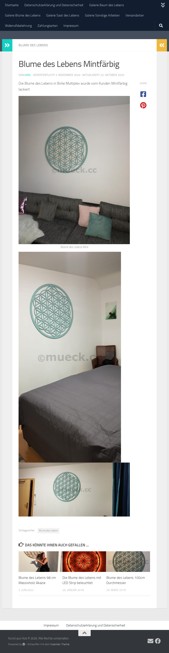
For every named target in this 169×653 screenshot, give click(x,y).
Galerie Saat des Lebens (62, 15)
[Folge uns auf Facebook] (158, 641)
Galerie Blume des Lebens (22, 15)
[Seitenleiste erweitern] (7, 45)
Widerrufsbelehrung (18, 26)
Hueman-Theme (59, 644)
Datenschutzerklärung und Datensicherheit (53, 5)
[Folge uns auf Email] (150, 641)
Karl (28, 75)
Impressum (71, 26)
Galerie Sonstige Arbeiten (102, 15)
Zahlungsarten (48, 26)
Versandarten (135, 15)
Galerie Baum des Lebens (106, 5)
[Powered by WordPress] (23, 644)
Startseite (12, 5)
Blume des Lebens (33, 45)
